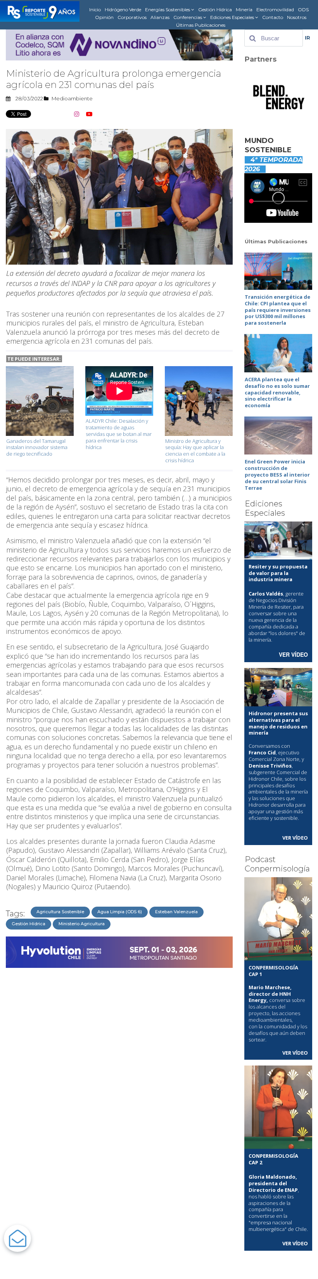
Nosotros (296, 17)
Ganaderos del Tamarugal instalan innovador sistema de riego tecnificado (36, 447)
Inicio (95, 9)
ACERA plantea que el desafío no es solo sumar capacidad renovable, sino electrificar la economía (277, 392)
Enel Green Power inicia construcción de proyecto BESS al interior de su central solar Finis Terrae (277, 474)
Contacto (272, 17)
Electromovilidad (275, 9)
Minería (244, 9)
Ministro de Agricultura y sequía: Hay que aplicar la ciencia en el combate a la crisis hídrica (195, 450)
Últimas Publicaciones (200, 25)
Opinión (104, 17)
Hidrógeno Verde (123, 9)
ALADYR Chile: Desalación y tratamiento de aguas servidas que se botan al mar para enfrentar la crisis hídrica (119, 434)
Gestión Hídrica (215, 9)
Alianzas (159, 17)
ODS (303, 9)
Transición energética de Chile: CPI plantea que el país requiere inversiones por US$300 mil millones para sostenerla (278, 310)
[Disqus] (119, 1068)
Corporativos (132, 17)
